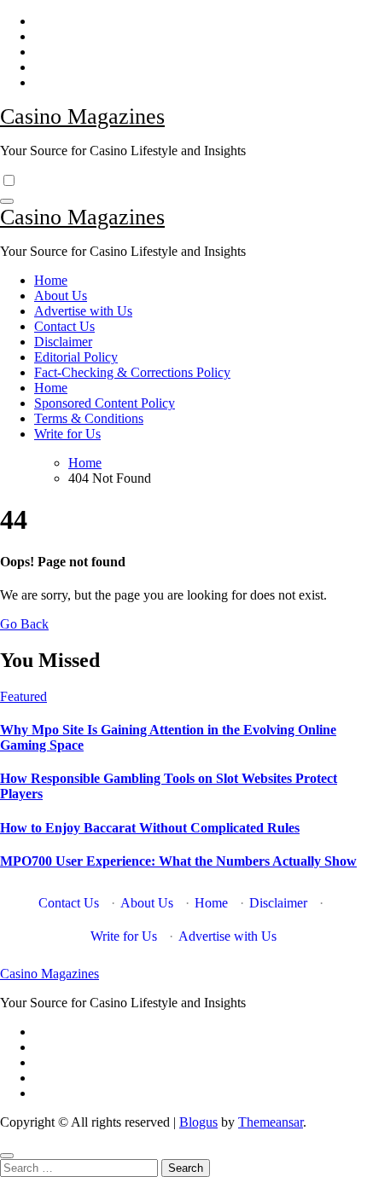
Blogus (198, 1122)
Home (50, 280)
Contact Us (64, 326)
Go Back (24, 624)
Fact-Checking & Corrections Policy (132, 372)
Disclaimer (63, 341)
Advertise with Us (83, 311)
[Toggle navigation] (7, 201)
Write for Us (67, 433)
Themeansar (270, 1122)
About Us (60, 295)
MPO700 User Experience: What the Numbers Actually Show (178, 861)
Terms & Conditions (88, 418)
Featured (23, 696)
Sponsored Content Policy (104, 403)
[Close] (7, 1155)
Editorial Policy (76, 357)
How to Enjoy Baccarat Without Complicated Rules (150, 827)
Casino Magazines (82, 116)
